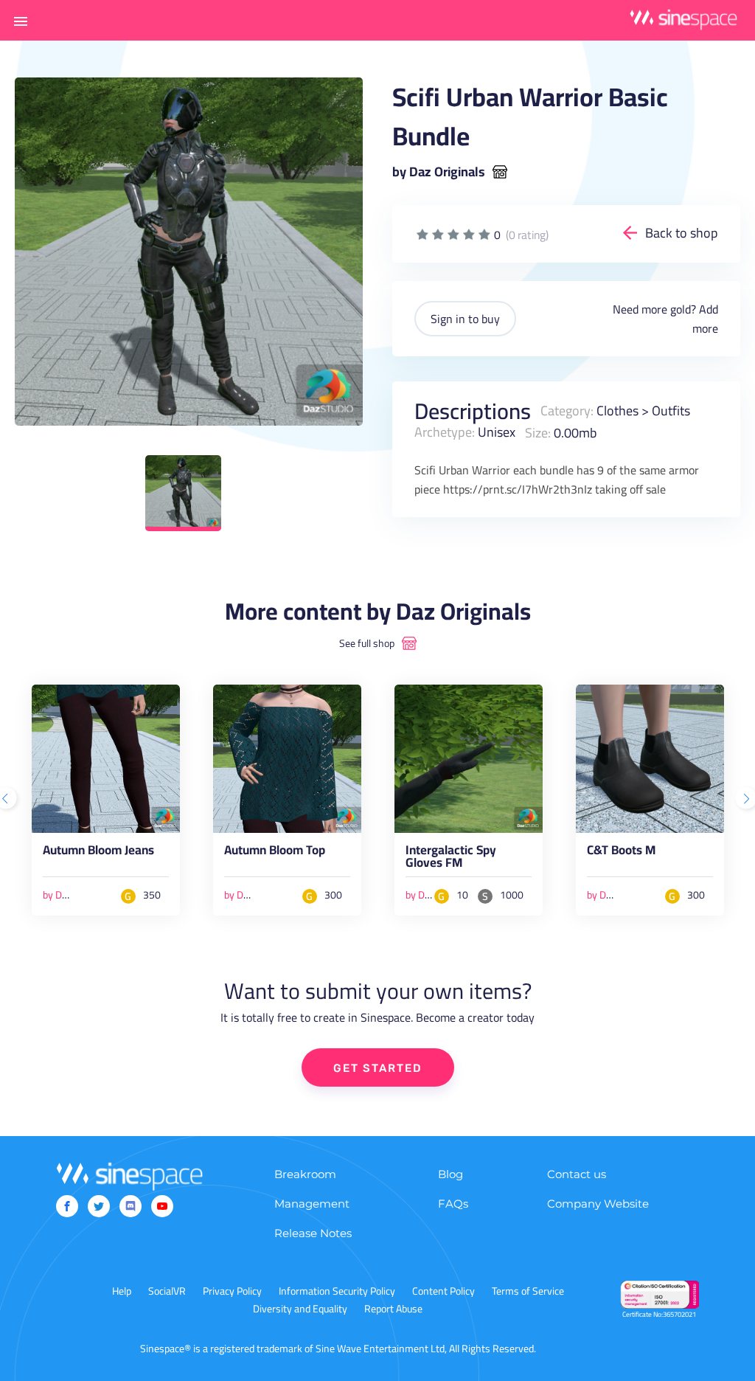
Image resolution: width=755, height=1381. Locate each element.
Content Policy (443, 1291)
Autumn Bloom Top (274, 853)
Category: (567, 410)
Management (311, 1204)
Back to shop (681, 233)
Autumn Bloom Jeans (98, 853)
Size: (538, 432)
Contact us (576, 1174)
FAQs (453, 1204)
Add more (705, 318)
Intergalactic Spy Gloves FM (451, 859)
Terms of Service (528, 1291)
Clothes (617, 410)
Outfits (671, 410)
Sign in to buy (465, 319)
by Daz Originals (438, 171)
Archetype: (444, 432)
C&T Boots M (621, 853)
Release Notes (313, 1233)
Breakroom (305, 1174)
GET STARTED (377, 1068)
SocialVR (167, 1291)
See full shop (366, 643)
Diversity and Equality (300, 1308)
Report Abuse (393, 1308)
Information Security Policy (337, 1291)
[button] (20, 20)
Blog (450, 1174)
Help (121, 1291)
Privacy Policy (232, 1291)
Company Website (598, 1204)
